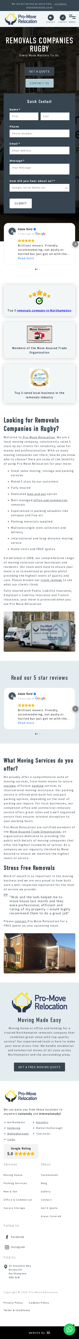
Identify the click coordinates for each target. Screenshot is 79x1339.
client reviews (51, 580)
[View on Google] (12, 231)
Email (22, 143)
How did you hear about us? (39, 181)
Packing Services (15, 1183)
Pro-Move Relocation (38, 437)
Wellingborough (18, 1133)
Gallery (46, 1191)
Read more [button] (26, 258)
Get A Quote (49, 1208)
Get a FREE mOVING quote (39, 1067)
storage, (10, 786)
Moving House (13, 1175)
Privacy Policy (13, 1302)
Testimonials (49, 1175)
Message (24, 160)
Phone (14, 126)
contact (21, 921)
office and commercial (50, 500)
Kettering (13, 1128)
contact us (39, 83)
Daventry (42, 1122)
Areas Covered (51, 1216)
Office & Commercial (18, 1199)
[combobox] (39, 188)
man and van (36, 494)
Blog (44, 1183)
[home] (21, 19)
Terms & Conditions (17, 1310)
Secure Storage (14, 1208)
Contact (46, 1199)
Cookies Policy (39, 1302)
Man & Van (10, 1191)
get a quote (39, 71)
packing (38, 786)
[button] (72, 19)
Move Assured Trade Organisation (35, 831)
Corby (11, 1139)
